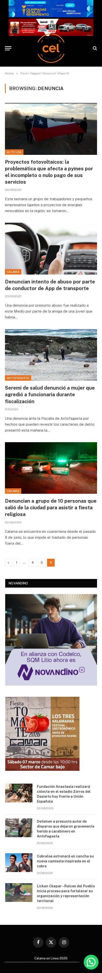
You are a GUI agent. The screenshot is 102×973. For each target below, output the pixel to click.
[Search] (94, 48)
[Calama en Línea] (51, 48)
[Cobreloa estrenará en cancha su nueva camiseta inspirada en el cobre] (18, 862)
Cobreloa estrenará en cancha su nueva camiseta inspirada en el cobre (65, 861)
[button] (91, 962)
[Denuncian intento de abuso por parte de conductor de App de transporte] (51, 248)
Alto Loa (14, 152)
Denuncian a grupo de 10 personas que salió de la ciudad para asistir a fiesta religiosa (51, 507)
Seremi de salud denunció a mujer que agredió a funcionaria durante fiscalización (50, 394)
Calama (13, 271)
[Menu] (8, 48)
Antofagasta (18, 378)
